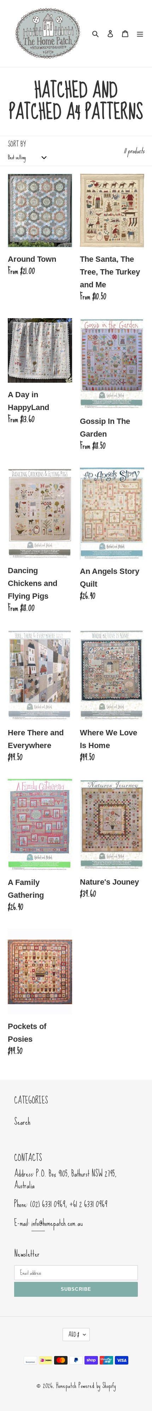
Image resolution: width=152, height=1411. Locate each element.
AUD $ (74, 1334)
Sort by (16, 144)
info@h (38, 1223)
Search (22, 1121)
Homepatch (66, 1385)
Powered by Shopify (97, 1385)
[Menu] (140, 33)
